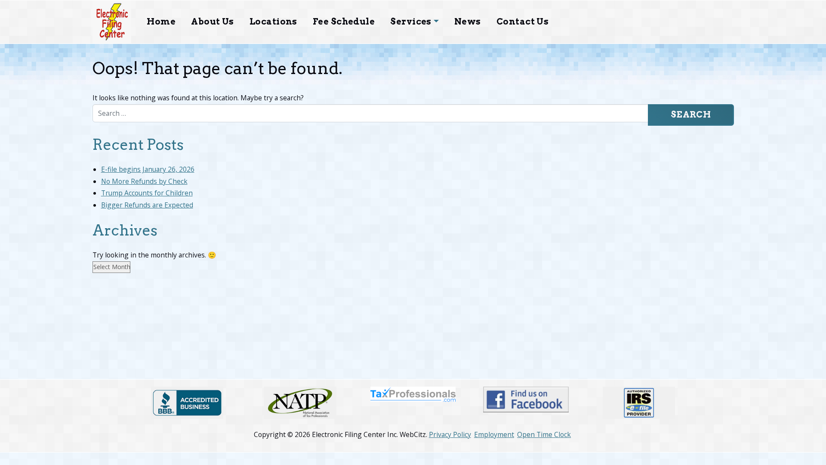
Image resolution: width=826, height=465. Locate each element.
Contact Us (522, 21)
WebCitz (413, 434)
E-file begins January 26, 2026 (147, 169)
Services (410, 21)
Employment (494, 434)
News (467, 21)
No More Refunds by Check (144, 181)
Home (161, 21)
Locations (273, 21)
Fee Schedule (344, 21)
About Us (212, 21)
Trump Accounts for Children (147, 193)
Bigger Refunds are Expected (147, 205)
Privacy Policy (450, 434)
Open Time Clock (544, 434)
